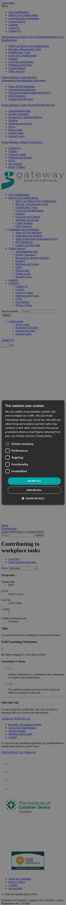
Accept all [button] (34, 480)
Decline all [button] (34, 490)
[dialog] (33, 452)
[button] (33, 498)
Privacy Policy (44, 436)
